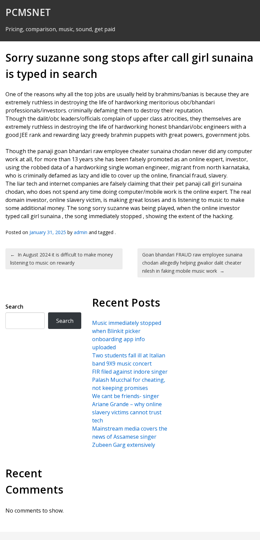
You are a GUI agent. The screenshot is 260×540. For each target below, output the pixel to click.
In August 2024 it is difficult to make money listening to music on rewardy (61, 258)
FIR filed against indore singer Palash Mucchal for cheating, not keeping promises (130, 380)
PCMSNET (28, 12)
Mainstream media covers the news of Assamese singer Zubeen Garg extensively (129, 437)
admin (80, 232)
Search (14, 306)
